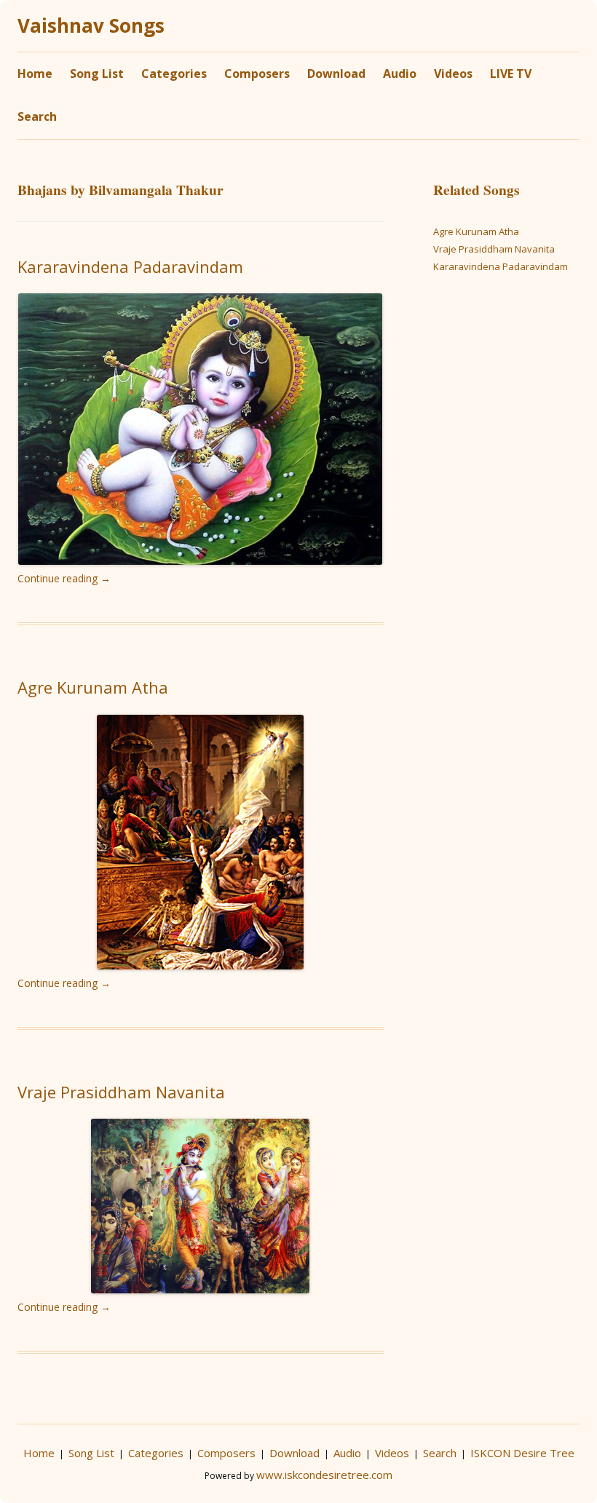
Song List (97, 74)
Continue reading (64, 578)
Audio (399, 74)
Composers (257, 74)
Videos (453, 74)
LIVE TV (510, 74)
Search (37, 116)
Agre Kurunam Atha (92, 687)
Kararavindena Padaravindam (130, 266)
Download (336, 74)
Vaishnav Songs (91, 25)
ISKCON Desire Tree (522, 1453)
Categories (174, 74)
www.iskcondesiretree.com (324, 1474)
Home (34, 74)
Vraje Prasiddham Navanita (121, 1092)
